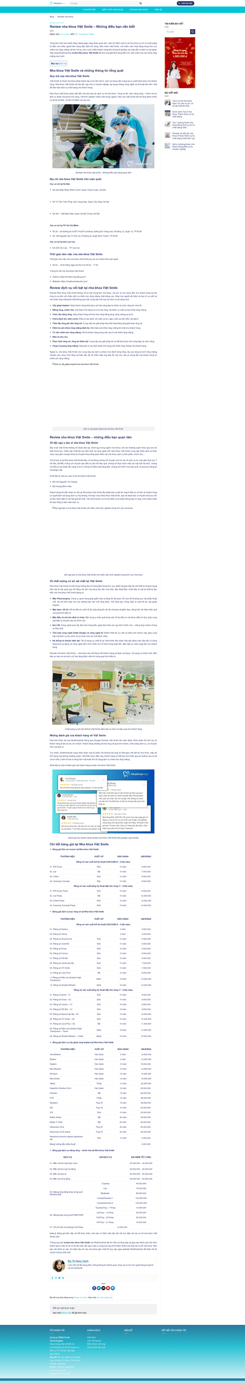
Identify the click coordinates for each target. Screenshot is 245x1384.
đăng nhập (66, 1312)
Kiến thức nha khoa (112, 9)
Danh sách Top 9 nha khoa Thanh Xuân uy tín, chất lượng (183, 114)
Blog (52, 16)
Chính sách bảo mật (96, 1347)
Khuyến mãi (89, 9)
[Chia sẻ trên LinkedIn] (113, 1288)
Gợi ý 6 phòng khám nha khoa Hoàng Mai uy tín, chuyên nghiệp (183, 146)
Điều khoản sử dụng (96, 1344)
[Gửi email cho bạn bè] (103, 1288)
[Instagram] (56, 1278)
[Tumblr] (63, 1278)
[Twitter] (59, 1278)
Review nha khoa (139, 9)
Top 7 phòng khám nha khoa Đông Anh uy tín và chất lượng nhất (183, 125)
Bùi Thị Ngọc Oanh (84, 34)
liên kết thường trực (105, 1297)
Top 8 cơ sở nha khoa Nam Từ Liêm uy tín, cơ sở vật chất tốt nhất (182, 103)
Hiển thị (63, 63)
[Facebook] (52, 1278)
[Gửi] (140, 3)
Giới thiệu (91, 1337)
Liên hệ (158, 9)
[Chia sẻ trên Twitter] (99, 1288)
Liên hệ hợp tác (94, 1340)
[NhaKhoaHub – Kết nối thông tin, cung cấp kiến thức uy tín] (57, 3)
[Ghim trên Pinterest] (108, 1288)
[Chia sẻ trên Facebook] (94, 1288)
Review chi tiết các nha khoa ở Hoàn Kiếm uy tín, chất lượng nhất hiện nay (183, 135)
